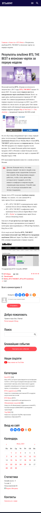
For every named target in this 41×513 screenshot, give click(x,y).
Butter (6, 279)
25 (25, 464)
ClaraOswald (8, 276)
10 (20, 456)
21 (7, 464)
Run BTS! (7, 377)
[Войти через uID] (16, 294)
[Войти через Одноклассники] (34, 294)
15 (11, 460)
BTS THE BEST (14, 279)
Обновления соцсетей (12, 403)
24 (20, 464)
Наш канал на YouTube (15, 362)
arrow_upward (36, 508)
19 (30, 460)
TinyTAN (7, 412)
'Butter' (12, 214)
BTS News (20, 42)
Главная (4, 42)
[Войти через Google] (30, 294)
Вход (16, 321)
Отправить (14, 305)
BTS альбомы (29, 279)
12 (30, 456)
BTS (21, 279)
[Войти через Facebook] (23, 294)
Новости (12, 42)
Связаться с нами (10, 501)
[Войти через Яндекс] (27, 294)
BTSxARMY (7, 3)
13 (34, 456)
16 (16, 460)
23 (16, 464)
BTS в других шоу (10, 391)
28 (7, 468)
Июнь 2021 (20, 444)
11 (25, 456)
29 (11, 468)
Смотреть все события (20, 349)
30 (16, 468)
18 (25, 460)
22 (11, 464)
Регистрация (8, 321)
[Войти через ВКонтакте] (19, 294)
